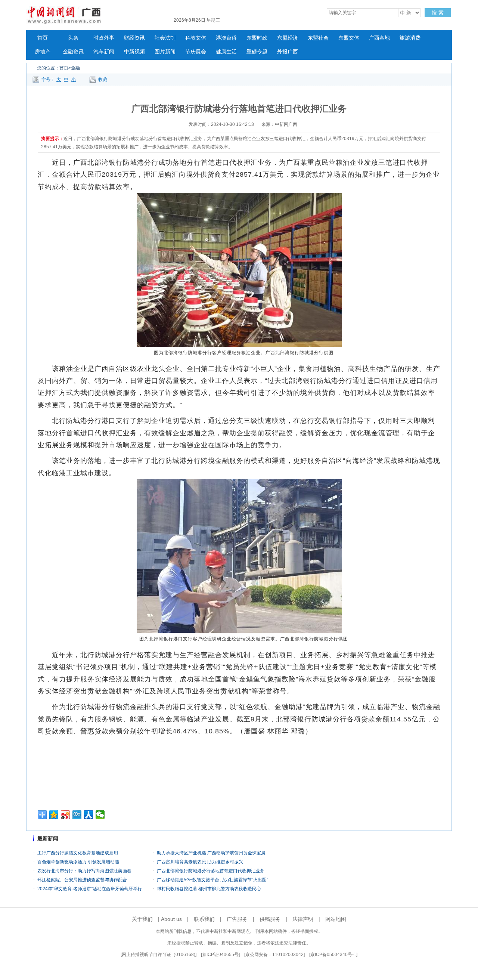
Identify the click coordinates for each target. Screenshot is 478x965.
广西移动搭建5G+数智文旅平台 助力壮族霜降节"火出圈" (212, 879)
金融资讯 (73, 52)
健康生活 (226, 52)
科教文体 (195, 38)
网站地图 (335, 919)
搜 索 (438, 13)
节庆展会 (195, 52)
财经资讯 (134, 38)
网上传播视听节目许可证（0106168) (158, 954)
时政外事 (103, 38)
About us (171, 919)
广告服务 (237, 919)
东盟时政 (256, 38)
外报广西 (287, 52)
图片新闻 (165, 52)
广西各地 (379, 38)
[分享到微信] (100, 814)
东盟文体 (348, 38)
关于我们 (142, 919)
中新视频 (134, 52)
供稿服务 (270, 919)
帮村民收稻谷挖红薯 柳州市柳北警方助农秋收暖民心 (209, 888)
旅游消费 (410, 38)
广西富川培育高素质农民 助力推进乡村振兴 (200, 862)
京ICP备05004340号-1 (333, 954)
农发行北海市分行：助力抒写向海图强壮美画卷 (84, 870)
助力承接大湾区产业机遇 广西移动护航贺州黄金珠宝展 (211, 853)
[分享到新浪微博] (65, 814)
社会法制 (165, 38)
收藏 (102, 79)
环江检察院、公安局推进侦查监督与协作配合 (82, 879)
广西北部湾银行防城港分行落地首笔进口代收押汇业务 (210, 870)
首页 (42, 38)
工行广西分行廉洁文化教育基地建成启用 (77, 853)
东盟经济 (287, 38)
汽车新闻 (103, 52)
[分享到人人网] (88, 814)
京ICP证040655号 (220, 954)
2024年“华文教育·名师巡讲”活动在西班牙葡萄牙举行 (89, 888)
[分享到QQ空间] (54, 814)
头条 (73, 38)
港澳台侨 (226, 38)
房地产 (42, 52)
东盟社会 (318, 38)
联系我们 (204, 919)
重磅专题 (256, 52)
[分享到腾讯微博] (77, 814)
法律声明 (302, 919)
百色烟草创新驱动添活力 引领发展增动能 (78, 862)
